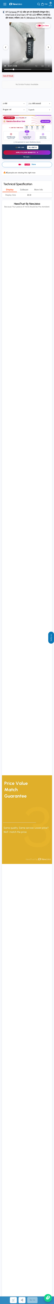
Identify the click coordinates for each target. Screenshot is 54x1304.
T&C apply (26, 156)
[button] (27, 164)
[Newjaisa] (15, 4)
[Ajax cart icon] (42, 4)
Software (24, 190)
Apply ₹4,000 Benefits (26, 152)
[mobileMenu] (5, 4)
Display (10, 190)
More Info (38, 190)
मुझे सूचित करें (13, 1300)
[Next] (48, 47)
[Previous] (5, 47)
